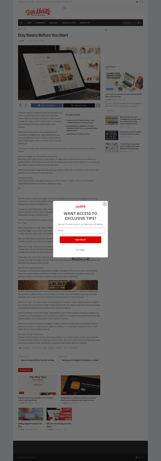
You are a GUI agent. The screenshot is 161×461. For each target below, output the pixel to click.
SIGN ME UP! (80, 240)
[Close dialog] (105, 204)
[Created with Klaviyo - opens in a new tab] (80, 258)
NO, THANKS (80, 250)
